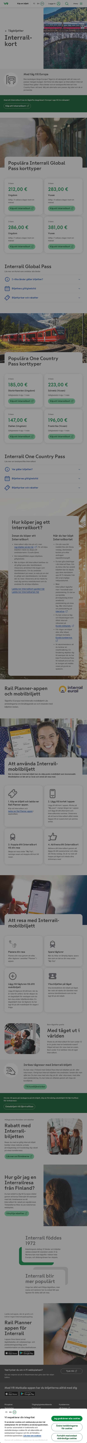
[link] (6, 1412)
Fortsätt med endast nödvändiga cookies (67, 1437)
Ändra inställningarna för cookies (67, 1427)
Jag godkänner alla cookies (67, 1418)
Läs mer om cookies (32, 1436)
